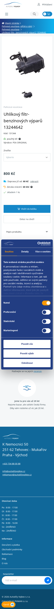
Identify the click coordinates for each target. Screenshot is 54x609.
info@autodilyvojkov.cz (13, 471)
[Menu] (6, 14)
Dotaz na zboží (27, 219)
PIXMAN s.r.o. (21, 601)
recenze (38, 371)
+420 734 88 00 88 (11, 463)
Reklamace (7, 554)
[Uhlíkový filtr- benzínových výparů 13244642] (27, 63)
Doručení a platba (11, 544)
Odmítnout (27, 363)
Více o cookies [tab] (43, 251)
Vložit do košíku (29, 208)
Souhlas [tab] (9, 251)
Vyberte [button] (10, 157)
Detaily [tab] (25, 251)
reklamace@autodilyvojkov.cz (17, 474)
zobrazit (34, 181)
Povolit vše (27, 344)
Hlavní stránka (12, 23)
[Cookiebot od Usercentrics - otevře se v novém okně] (38, 244)
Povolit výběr (27, 353)
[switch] (46, 312)
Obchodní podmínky (12, 549)
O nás (5, 563)
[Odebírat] (47, 580)
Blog (4, 558)
